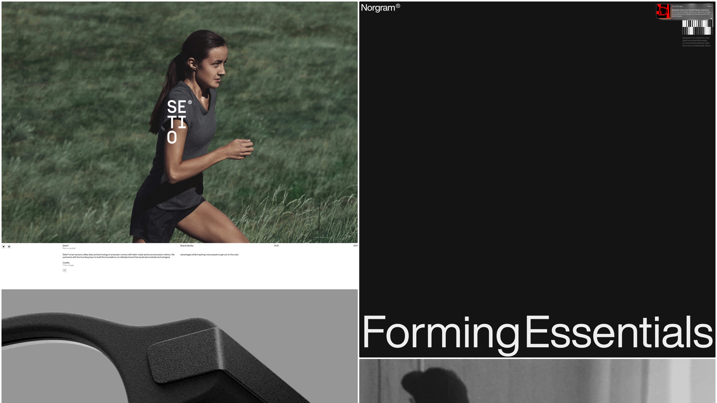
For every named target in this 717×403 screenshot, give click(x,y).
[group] (179, 122)
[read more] (65, 270)
